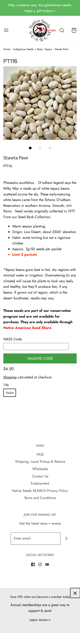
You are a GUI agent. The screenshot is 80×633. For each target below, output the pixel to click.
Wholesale (40, 468)
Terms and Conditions (40, 497)
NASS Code (12, 339)
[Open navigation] (6, 30)
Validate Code (40, 358)
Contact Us (40, 476)
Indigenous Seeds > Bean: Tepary (32, 49)
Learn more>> (40, 619)
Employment (40, 483)
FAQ (40, 454)
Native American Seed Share (27, 327)
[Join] (66, 538)
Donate (50, 30)
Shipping (10, 377)
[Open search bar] (62, 30)
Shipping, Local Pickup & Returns (40, 461)
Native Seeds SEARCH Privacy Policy (40, 490)
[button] (40, 103)
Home (6, 49)
